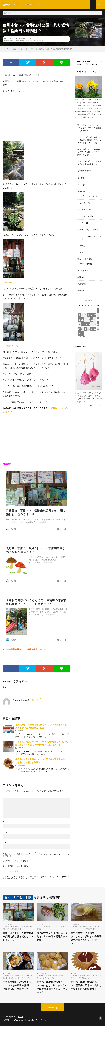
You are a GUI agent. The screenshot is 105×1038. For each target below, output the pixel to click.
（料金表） (8, 282)
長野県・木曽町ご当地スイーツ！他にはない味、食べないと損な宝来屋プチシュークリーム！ (52, 987)
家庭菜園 (81, 191)
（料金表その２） (11, 345)
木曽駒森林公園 (15, 929)
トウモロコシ (85, 216)
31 (82, 333)
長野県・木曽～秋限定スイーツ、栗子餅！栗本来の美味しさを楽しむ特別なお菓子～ (86, 985)
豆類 (82, 252)
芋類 (82, 246)
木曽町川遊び (24, 926)
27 (92, 329)
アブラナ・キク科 (87, 196)
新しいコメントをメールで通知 (15, 861)
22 (98, 324)
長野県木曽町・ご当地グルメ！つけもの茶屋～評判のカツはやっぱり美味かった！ (18, 985)
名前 (5, 821)
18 (85, 324)
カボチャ (83, 203)
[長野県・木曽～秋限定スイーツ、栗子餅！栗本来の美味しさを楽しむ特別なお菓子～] (8, 763)
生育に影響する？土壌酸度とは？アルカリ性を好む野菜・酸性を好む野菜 (89, 152)
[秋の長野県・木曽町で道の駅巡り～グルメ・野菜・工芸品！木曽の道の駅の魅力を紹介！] (8, 729)
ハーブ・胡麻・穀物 (88, 229)
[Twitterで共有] (27, 62)
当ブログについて (84, 171)
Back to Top (52, 1008)
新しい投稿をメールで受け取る (15, 866)
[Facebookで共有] (11, 62)
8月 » (85, 337)
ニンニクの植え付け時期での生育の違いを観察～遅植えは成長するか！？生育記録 (89, 140)
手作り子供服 (85, 264)
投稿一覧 (35, 700)
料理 (79, 277)
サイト (5, 842)
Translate (93, 64)
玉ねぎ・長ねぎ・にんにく (91, 236)
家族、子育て (82, 259)
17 (82, 324)
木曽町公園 (14, 926)
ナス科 (82, 223)
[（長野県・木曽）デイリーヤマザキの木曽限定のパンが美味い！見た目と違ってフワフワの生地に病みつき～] (8, 746)
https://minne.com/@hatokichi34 (88, 406)
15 (98, 319)
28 (95, 329)
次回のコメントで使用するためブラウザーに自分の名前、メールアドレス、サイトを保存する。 (36, 855)
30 (79, 333)
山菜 (40, 926)
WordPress (41, 1020)
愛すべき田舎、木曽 (24, 38)
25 (85, 329)
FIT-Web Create (18, 1020)
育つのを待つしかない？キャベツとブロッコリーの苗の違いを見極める (89, 128)
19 (88, 324)
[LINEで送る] (61, 62)
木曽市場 (62, 926)
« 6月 (80, 337)
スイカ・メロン (86, 209)
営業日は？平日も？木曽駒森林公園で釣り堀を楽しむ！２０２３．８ (18, 936)
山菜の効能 (47, 926)
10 (82, 319)
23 (79, 329)
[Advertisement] (36, 117)
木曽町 (7, 926)
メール (6, 832)
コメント (6, 796)
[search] (100, 13)
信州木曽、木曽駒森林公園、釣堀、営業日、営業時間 (24, 40)
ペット (80, 185)
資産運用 (81, 284)
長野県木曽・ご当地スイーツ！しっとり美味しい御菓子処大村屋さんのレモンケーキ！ (86, 938)
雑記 (79, 290)
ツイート (6, 687)
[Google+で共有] (44, 62)
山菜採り (55, 926)
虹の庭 (20, 1017)
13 (92, 319)
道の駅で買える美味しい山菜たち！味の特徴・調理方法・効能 (52, 936)
